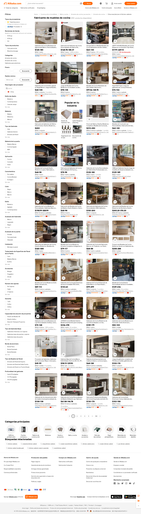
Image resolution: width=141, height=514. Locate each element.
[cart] (107, 4)
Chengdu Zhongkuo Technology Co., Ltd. (123, 329)
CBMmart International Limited (121, 176)
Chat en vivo (90, 465)
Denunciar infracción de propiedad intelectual (96, 477)
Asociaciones (118, 476)
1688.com (51, 505)
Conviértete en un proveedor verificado (125, 472)
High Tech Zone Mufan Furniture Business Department (46, 94)
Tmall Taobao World (61, 505)
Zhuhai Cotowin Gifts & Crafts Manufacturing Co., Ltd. (72, 367)
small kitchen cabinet (60, 448)
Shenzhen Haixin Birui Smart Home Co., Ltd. (123, 291)
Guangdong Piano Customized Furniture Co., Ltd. (72, 408)
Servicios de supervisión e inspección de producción (42, 477)
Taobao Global (78, 505)
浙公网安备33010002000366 (102, 511)
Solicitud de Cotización (65, 465)
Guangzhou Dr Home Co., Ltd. (121, 214)
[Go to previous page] (69, 416)
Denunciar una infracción (93, 481)
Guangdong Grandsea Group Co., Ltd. (97, 132)
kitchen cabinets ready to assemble (39, 448)
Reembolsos (90, 472)
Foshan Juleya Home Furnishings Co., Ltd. (46, 176)
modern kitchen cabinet (106, 444)
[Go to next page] (100, 416)
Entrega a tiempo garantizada (40, 469)
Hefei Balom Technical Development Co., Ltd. (46, 405)
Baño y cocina (64, 14)
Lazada (70, 505)
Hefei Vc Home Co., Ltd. (93, 176)
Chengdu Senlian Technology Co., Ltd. (97, 94)
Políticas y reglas (36, 481)
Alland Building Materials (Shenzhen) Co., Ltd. (97, 291)
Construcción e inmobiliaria (49, 14)
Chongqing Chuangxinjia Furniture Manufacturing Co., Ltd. (123, 405)
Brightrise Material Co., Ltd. (120, 94)
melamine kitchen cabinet (30, 444)
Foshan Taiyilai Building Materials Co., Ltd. (46, 252)
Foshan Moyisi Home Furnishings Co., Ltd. (97, 329)
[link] (138, 495)
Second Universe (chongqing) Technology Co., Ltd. (97, 252)
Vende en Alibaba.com (120, 461)
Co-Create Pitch (9, 465)
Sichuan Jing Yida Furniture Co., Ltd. (71, 329)
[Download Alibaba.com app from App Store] (116, 497)
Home (36, 14)
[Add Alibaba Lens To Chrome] (31, 497)
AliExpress (43, 505)
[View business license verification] (88, 511)
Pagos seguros (35, 461)
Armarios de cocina (99, 14)
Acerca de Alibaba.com (11, 457)
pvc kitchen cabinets (124, 444)
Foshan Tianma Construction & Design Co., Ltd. (97, 54)
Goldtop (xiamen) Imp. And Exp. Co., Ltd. (46, 329)
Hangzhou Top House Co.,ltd (69, 214)
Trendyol (91, 505)
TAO (85, 505)
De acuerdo (25, 71)
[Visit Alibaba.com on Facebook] (115, 483)
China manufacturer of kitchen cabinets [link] (120, 14)
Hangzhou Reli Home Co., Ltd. (95, 214)
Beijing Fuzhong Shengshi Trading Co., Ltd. (123, 132)
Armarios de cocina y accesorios (80, 14)
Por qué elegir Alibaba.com (12, 461)
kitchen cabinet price (88, 444)
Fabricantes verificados (66, 461)
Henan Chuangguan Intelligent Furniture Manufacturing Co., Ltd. (97, 367)
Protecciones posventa (38, 472)
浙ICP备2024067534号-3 (119, 511)
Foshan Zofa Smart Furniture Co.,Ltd (123, 367)
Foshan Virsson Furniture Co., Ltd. (71, 94)
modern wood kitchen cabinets (69, 444)
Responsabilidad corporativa (12, 469)
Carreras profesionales (10, 472)
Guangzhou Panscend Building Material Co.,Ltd (72, 291)
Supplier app (81, 497)
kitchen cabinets (12, 444)
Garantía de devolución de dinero (41, 465)
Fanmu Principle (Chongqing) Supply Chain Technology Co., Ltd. (46, 214)
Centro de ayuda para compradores (96, 461)
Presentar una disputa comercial (96, 469)
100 (96, 416)
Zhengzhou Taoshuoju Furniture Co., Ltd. (46, 291)
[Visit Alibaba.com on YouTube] (130, 483)
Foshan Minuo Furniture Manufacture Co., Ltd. (123, 252)
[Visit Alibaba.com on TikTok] (134, 483)
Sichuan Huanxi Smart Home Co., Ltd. (123, 56)
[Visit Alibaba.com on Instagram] (126, 483)
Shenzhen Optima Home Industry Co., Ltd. (46, 132)
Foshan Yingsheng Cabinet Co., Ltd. (97, 405)
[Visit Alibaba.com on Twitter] (122, 483)
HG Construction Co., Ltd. (68, 176)
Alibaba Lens (13, 497)
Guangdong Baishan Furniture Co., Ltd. (72, 54)
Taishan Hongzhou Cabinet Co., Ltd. (45, 367)
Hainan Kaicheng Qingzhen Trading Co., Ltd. (72, 252)
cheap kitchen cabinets (48, 444)
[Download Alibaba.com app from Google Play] (130, 497)
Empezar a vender (119, 465)
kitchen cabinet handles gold (16, 448)
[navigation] (18, 215)
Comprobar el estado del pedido (123, 469)
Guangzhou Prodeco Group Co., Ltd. (45, 54)
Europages (98, 505)
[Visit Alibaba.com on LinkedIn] (118, 483)
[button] (81, 3)
